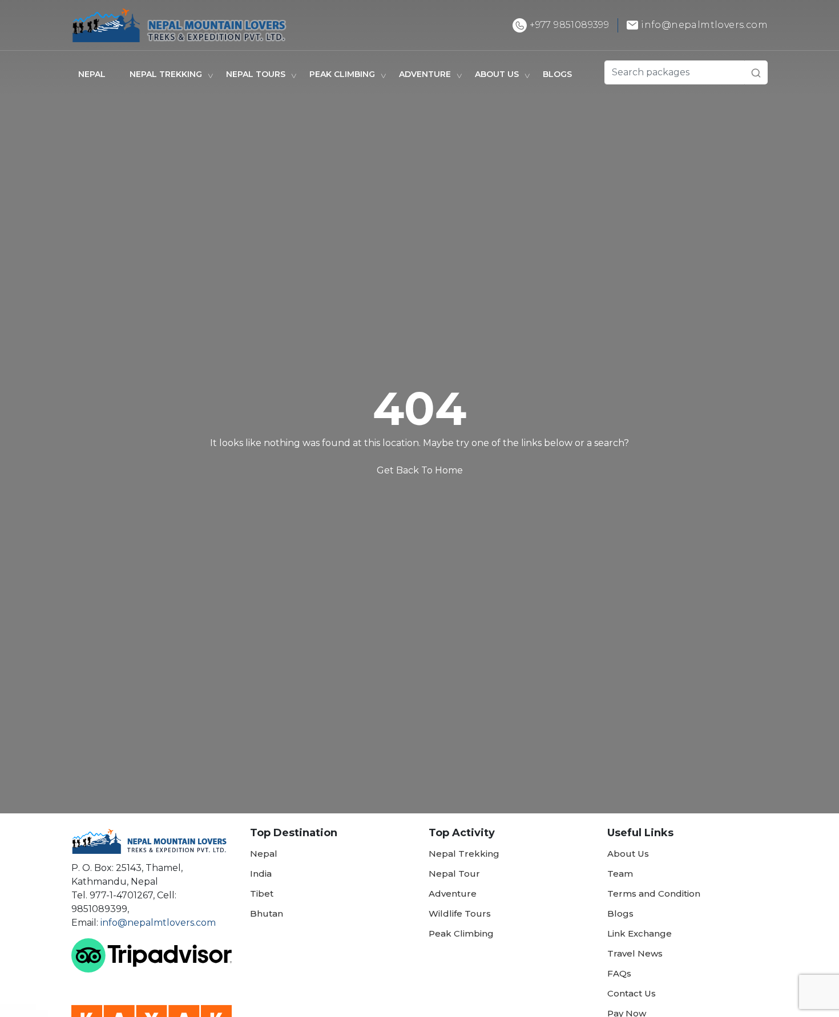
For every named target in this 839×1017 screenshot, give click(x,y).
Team (620, 873)
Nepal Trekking (166, 74)
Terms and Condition (653, 893)
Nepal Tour (454, 873)
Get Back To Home (420, 470)
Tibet (261, 893)
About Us (628, 853)
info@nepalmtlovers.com (158, 922)
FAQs (619, 973)
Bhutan (266, 913)
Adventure (425, 74)
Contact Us (631, 993)
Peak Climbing (342, 74)
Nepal (92, 74)
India (261, 873)
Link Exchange (639, 933)
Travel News (635, 953)
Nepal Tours (255, 74)
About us (497, 74)
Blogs (557, 74)
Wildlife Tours (460, 913)
